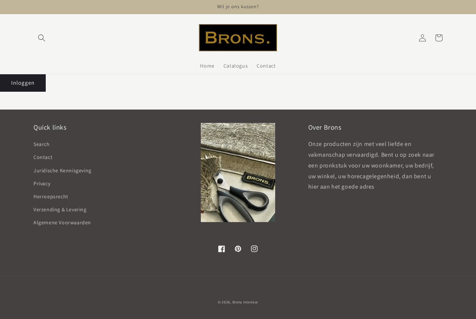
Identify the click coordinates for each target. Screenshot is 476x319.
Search (41, 144)
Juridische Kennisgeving (62, 170)
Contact (42, 157)
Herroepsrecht (50, 196)
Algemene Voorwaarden (62, 222)
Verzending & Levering (60, 209)
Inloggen (23, 82)
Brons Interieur (245, 302)
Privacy (41, 183)
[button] (41, 38)
